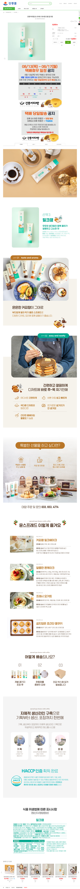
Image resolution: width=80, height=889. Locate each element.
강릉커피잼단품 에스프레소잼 (74, 876)
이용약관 (12, 887)
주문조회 (75, 3)
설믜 (58, 36)
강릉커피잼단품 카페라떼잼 (22, 876)
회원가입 (65, 3)
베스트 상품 (26, 8)
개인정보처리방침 (19, 887)
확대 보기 (5, 59)
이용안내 (25, 887)
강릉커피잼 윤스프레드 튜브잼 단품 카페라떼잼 (64, 876)
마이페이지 (70, 3)
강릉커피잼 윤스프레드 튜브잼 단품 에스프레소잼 (52, 876)
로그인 (61, 3)
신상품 (19, 8)
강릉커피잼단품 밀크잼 (35, 876)
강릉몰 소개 (8, 887)
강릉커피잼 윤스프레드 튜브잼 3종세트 (11, 876)
